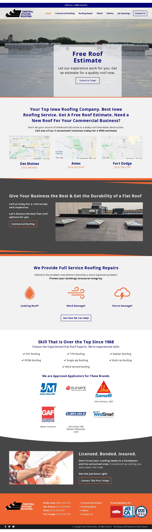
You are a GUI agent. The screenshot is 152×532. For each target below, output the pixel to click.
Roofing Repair (88, 506)
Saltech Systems (141, 527)
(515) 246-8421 (29, 167)
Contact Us (87, 514)
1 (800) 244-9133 (80, 5)
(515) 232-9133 (76, 167)
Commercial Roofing (91, 502)
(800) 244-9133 (63, 502)
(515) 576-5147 (122, 167)
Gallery (84, 510)
